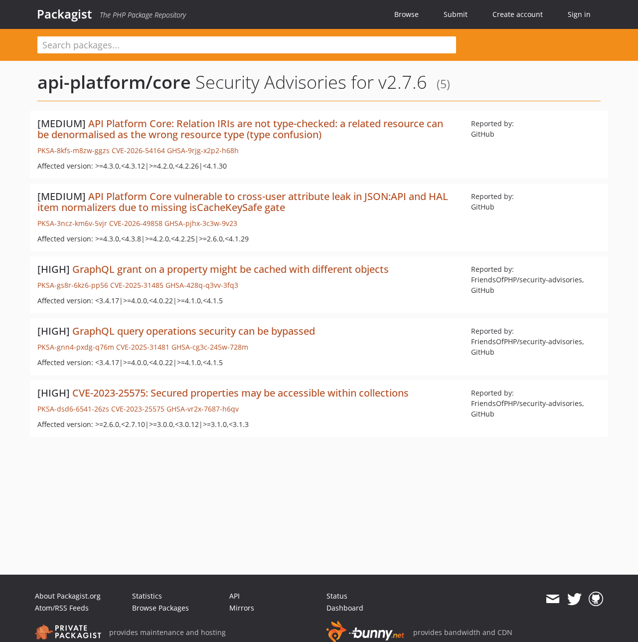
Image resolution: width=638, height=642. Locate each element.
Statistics (147, 596)
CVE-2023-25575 (137, 409)
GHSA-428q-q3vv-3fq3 (201, 285)
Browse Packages (160, 608)
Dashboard (344, 608)
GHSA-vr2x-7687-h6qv (202, 409)
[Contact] (552, 599)
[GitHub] (596, 599)
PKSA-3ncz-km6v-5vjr (72, 223)
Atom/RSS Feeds (62, 608)
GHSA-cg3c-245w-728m (209, 347)
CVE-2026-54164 (138, 150)
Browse (406, 14)
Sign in (579, 14)
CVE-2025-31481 (142, 347)
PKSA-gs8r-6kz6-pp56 (72, 285)
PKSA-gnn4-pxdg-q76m (75, 347)
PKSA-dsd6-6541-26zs (73, 409)
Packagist (64, 14)
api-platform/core (114, 82)
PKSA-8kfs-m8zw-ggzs (73, 150)
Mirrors (241, 608)
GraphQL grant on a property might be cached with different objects (230, 269)
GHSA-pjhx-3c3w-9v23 (200, 223)
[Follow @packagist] (574, 599)
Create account (517, 14)
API (234, 596)
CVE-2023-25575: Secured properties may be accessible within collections (240, 393)
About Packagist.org (68, 596)
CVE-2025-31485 (136, 285)
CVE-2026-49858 (135, 223)
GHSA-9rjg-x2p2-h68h (203, 150)
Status (336, 596)
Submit (456, 14)
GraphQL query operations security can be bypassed (193, 331)
